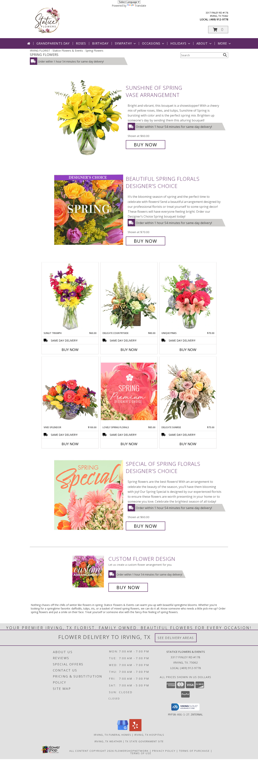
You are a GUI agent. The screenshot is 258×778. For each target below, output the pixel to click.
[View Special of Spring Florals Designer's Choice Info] (89, 495)
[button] (218, 29)
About (202, 43)
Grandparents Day (53, 43)
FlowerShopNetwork (132, 751)
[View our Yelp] (135, 730)
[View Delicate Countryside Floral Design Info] (129, 297)
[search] (225, 55)
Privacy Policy (163, 751)
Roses (81, 43)
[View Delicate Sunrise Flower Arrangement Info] (188, 391)
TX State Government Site (144, 741)
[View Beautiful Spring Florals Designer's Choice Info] (89, 210)
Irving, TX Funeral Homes (112, 734)
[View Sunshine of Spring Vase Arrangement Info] (89, 116)
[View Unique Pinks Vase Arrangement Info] (188, 297)
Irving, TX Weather (108, 741)
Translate (140, 5)
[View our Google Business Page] (123, 730)
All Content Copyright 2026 (91, 751)
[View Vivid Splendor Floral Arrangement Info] (70, 391)
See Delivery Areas (176, 638)
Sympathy (123, 43)
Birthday (100, 43)
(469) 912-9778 (218, 19)
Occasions (151, 43)
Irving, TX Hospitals (149, 734)
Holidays (178, 43)
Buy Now (145, 144)
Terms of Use (140, 753)
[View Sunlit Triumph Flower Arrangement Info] (70, 297)
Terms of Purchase (194, 751)
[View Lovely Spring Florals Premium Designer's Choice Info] (129, 391)
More (222, 43)
